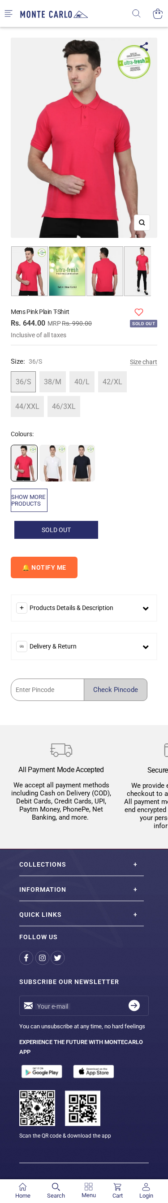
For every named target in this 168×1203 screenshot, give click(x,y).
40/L (82, 382)
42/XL (112, 382)
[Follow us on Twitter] (58, 958)
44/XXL (27, 406)
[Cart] (158, 13)
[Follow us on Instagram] (43, 958)
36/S (23, 382)
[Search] (142, 13)
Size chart (143, 361)
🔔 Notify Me (44, 567)
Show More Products (28, 500)
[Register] (134, 1005)
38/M (52, 382)
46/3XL (64, 406)
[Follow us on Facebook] (27, 958)
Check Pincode (115, 690)
